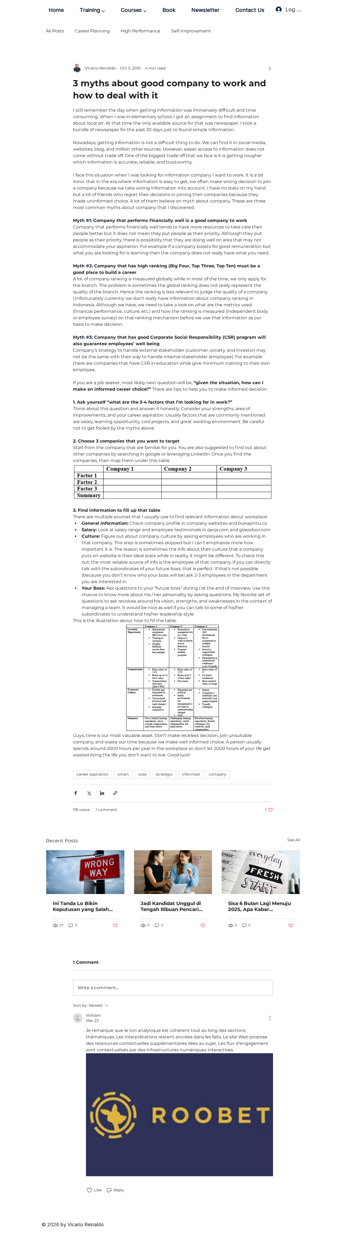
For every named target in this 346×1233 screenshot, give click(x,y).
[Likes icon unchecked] (89, 1190)
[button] (92, 10)
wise (142, 774)
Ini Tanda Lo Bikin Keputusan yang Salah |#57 (81, 906)
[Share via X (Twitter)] (88, 793)
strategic (164, 774)
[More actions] (270, 68)
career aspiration (92, 774)
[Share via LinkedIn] (102, 793)
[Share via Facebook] (75, 793)
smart (123, 774)
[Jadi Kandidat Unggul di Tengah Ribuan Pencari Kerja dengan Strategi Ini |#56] (173, 872)
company (218, 774)
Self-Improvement (191, 31)
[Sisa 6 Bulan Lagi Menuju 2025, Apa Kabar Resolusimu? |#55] (261, 872)
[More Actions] (270, 1018)
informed (190, 774)
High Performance (140, 31)
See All (293, 839)
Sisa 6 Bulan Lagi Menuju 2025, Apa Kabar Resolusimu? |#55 (259, 906)
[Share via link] (115, 793)
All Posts (55, 31)
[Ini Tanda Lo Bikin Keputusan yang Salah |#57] (85, 872)
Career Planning (92, 31)
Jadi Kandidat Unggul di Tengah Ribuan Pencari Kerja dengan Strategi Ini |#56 (172, 906)
